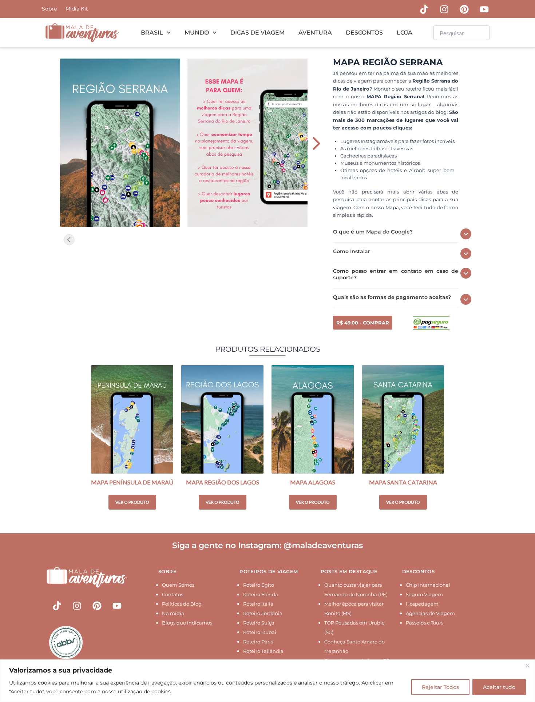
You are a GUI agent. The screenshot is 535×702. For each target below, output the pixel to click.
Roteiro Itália (258, 604)
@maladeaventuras (323, 545)
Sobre (49, 8)
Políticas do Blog (182, 604)
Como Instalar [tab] (351, 251)
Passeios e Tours (424, 623)
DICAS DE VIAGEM (257, 32)
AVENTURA (315, 32)
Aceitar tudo (499, 687)
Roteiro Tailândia (263, 651)
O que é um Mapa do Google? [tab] (373, 231)
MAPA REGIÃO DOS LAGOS (222, 482)
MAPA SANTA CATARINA (403, 482)
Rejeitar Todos (440, 687)
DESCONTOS (364, 32)
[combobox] (461, 32)
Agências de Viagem (430, 613)
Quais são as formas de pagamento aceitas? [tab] (392, 297)
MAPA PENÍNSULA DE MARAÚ (132, 482)
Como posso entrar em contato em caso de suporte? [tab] (396, 274)
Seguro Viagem (424, 594)
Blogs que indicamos (187, 623)
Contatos (172, 594)
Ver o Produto (132, 502)
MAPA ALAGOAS (312, 482)
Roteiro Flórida (260, 594)
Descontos (418, 571)
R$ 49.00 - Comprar (362, 323)
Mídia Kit (77, 8)
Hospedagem (422, 604)
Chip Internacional (428, 585)
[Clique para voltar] (69, 239)
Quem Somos (178, 585)
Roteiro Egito (258, 585)
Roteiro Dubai (259, 632)
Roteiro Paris (258, 642)
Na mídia (173, 613)
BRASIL (152, 32)
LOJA (404, 32)
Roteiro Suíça (258, 623)
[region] (267, 680)
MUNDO (197, 32)
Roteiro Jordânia (262, 613)
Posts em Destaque (349, 571)
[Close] (527, 665)
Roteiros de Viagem (268, 571)
